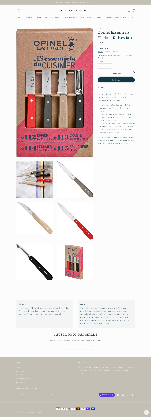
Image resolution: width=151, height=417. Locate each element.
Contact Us (20, 371)
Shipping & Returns (23, 378)
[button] (18, 10)
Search (18, 367)
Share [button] (102, 87)
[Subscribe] (92, 346)
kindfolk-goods (24, 412)
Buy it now (116, 80)
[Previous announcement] (40, 2)
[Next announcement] (110, 2)
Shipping (100, 52)
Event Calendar (21, 382)
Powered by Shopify (35, 412)
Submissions (20, 375)
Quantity (100, 62)
